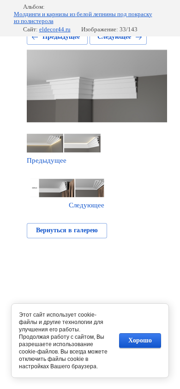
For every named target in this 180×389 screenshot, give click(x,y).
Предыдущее (61, 36)
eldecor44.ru (55, 29)
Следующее (114, 36)
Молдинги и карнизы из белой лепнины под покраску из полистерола (83, 18)
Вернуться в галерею (67, 230)
